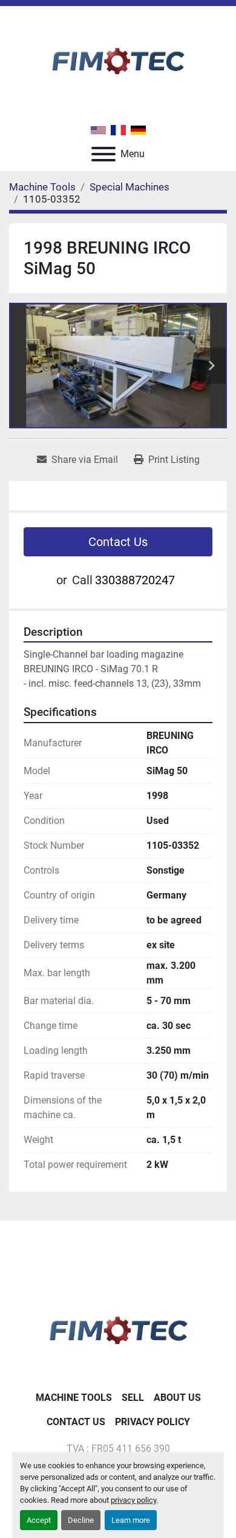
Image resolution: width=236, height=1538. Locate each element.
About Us (177, 1397)
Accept (39, 1520)
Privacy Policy (152, 1422)
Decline (81, 1520)
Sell (133, 1397)
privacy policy (133, 1500)
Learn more (130, 1520)
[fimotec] (118, 1328)
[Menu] (103, 154)
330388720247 (135, 580)
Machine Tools (74, 1397)
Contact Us (118, 542)
